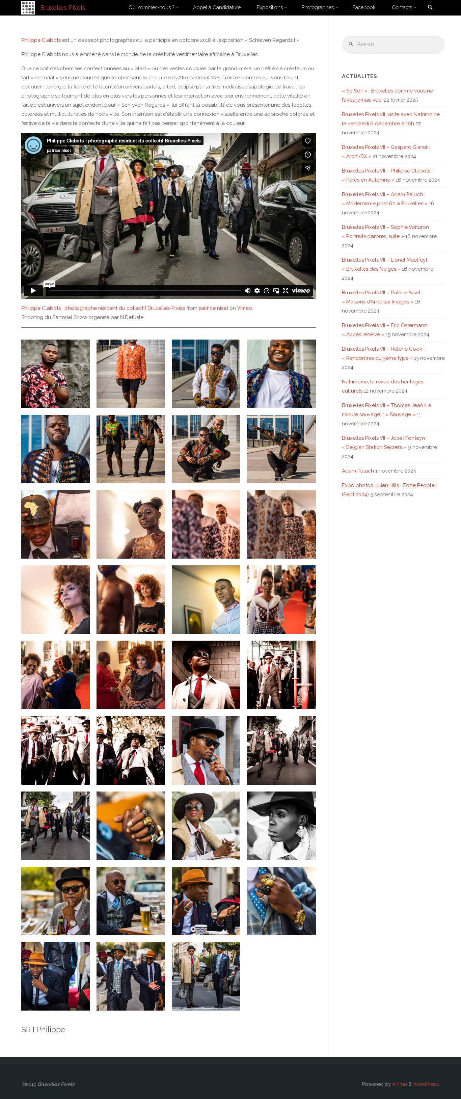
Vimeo (244, 308)
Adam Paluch (358, 471)
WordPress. (426, 1084)
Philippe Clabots (41, 40)
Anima (399, 1084)
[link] (430, 8)
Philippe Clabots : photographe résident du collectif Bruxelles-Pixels (103, 308)
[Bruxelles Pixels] (28, 7)
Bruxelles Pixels (62, 7)
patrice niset (213, 308)
